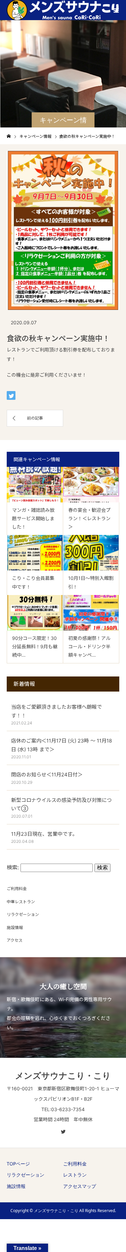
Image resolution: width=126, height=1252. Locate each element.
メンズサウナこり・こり (63, 1075)
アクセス (15, 940)
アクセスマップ (79, 1186)
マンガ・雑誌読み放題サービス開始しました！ (33, 518)
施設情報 (15, 927)
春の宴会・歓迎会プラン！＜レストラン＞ (89, 518)
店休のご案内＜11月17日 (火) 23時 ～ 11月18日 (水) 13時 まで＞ (61, 745)
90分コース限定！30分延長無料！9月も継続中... (34, 646)
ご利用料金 (17, 888)
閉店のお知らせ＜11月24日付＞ (47, 774)
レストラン (75, 1175)
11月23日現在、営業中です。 (44, 834)
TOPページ (18, 1163)
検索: (13, 867)
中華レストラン (21, 901)
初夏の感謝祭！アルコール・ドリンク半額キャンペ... (89, 646)
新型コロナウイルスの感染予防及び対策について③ (61, 804)
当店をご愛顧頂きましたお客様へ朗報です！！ (56, 711)
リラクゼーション (23, 914)
